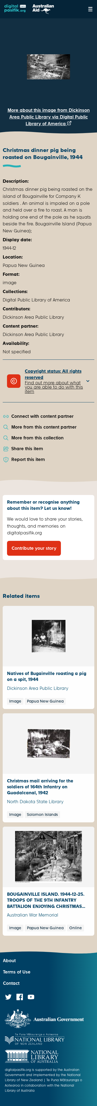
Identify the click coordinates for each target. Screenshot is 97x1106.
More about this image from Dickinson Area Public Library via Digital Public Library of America (49, 117)
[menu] (90, 9)
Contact (11, 983)
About (9, 960)
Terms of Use (16, 972)
